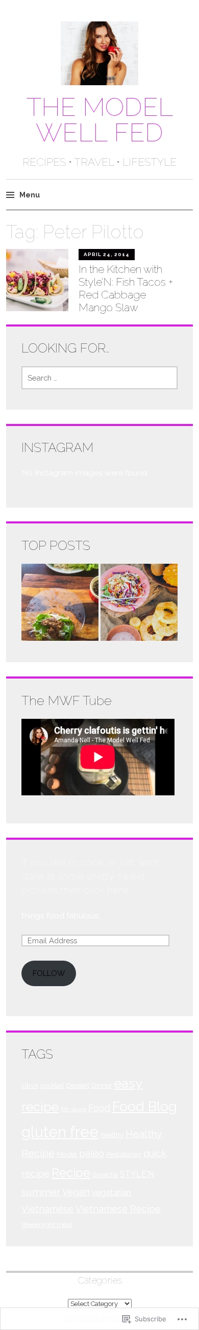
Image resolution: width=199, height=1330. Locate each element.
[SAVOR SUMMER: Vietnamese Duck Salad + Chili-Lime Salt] (139, 604)
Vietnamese (47, 1208)
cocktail (52, 1085)
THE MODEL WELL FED (100, 119)
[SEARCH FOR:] (99, 377)
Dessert (77, 1085)
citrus (29, 1085)
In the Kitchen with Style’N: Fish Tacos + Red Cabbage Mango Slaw (126, 288)
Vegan (76, 1192)
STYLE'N (137, 1174)
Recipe (71, 1172)
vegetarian (111, 1192)
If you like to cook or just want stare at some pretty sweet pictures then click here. (90, 876)
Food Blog (144, 1106)
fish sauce (73, 1109)
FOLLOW (49, 973)
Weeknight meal (46, 1224)
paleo (91, 1153)
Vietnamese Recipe (118, 1208)
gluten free (59, 1132)
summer (40, 1192)
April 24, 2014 (107, 254)
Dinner (101, 1085)
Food (99, 1107)
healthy (112, 1135)
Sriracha (105, 1174)
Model (67, 1154)
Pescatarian (123, 1154)
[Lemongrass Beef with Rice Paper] (59, 604)
